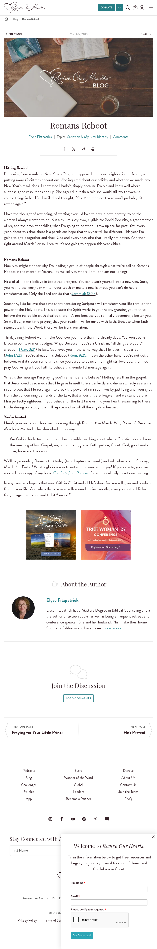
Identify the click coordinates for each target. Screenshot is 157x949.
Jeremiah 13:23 (84, 293)
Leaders (78, 791)
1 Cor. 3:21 (27, 349)
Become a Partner (78, 798)
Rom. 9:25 (78, 355)
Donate (107, 8)
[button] (149, 7)
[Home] (6, 19)
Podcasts (29, 770)
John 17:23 (13, 355)
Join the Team (128, 791)
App (29, 798)
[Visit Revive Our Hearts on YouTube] (73, 819)
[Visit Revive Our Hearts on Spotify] (84, 819)
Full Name (78, 883)
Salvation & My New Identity (87, 136)
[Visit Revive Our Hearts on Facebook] (61, 819)
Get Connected (82, 935)
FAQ (128, 798)
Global (78, 784)
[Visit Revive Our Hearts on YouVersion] (107, 819)
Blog (15, 19)
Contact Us (128, 784)
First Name (19, 850)
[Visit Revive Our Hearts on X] (95, 819)
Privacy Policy (27, 920)
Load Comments (78, 698)
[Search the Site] (127, 7)
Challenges (29, 784)
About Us (128, 777)
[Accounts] (141, 7)
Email (75, 896)
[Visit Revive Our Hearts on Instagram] (50, 819)
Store (79, 770)
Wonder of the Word (78, 777)
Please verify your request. (88, 909)
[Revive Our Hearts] (25, 7)
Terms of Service (55, 920)
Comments (120, 136)
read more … (115, 628)
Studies (29, 791)
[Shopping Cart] (135, 8)
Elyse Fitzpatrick (40, 136)
